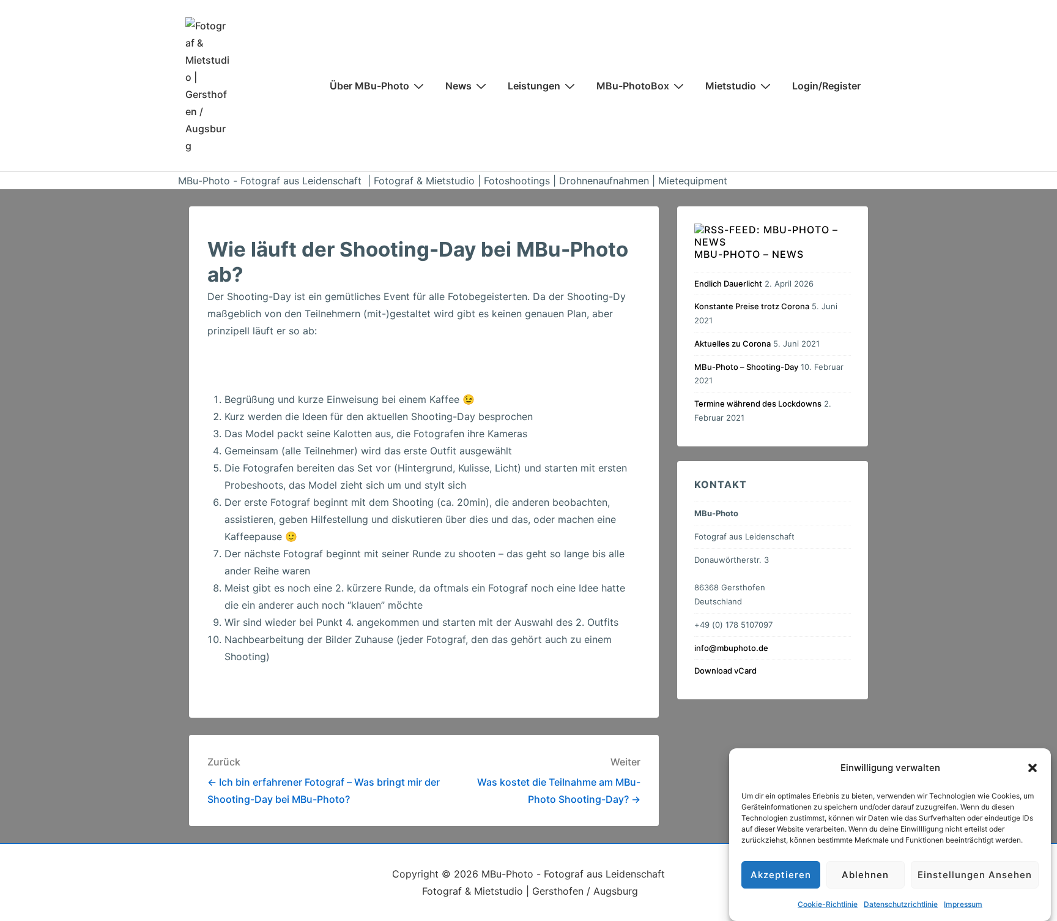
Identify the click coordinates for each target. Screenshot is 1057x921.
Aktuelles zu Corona (732, 343)
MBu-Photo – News (749, 254)
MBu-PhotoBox (632, 86)
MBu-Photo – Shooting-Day (746, 367)
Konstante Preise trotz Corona (751, 306)
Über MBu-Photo (369, 86)
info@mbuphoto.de (731, 648)
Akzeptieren (781, 875)
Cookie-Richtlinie (828, 904)
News (458, 86)
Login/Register (826, 86)
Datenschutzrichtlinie (901, 904)
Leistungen (534, 86)
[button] (1032, 768)
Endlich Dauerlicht (728, 283)
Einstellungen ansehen (975, 875)
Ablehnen (865, 875)
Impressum (963, 904)
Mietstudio (730, 86)
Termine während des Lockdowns (757, 403)
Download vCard (725, 670)
